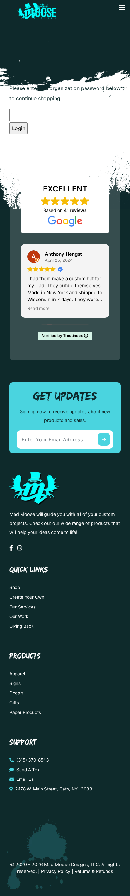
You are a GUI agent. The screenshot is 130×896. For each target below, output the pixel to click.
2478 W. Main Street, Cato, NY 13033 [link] (53, 788)
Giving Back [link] (21, 626)
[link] (36, 17)
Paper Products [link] (25, 712)
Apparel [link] (17, 673)
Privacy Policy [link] (55, 871)
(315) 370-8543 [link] (32, 759)
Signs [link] (15, 683)
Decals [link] (16, 692)
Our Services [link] (22, 606)
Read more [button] (38, 308)
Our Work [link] (18, 616)
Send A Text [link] (28, 769)
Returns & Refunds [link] (93, 871)
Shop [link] (14, 587)
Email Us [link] (24, 779)
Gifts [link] (14, 702)
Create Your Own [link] (26, 597)
